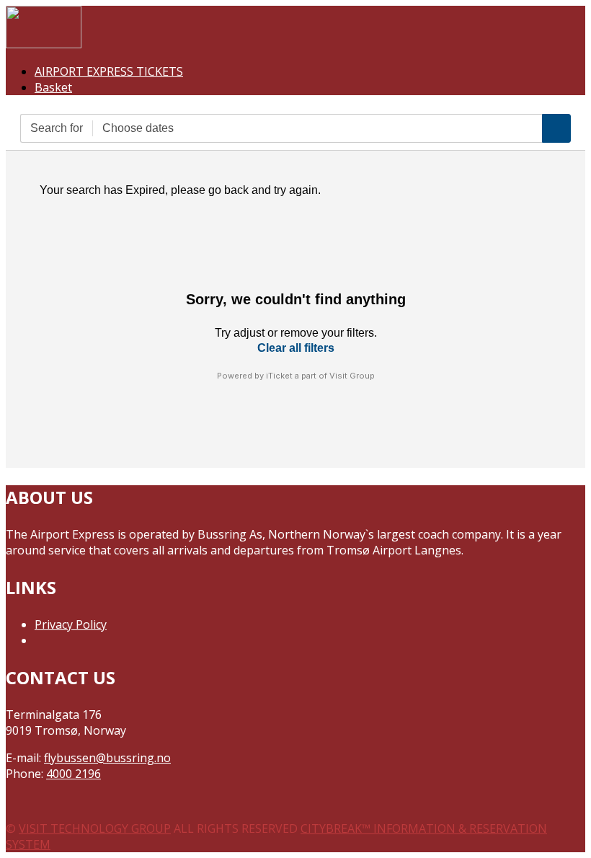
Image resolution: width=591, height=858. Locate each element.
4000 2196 (73, 774)
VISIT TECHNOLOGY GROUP (95, 828)
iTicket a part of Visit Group (320, 376)
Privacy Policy (71, 624)
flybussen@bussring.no (107, 758)
